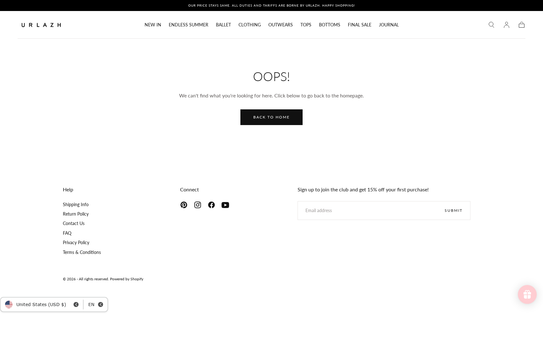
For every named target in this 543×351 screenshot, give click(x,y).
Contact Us (74, 223)
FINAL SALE (359, 24)
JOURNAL (389, 24)
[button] (491, 25)
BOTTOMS (329, 24)
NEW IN (153, 24)
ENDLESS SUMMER (188, 24)
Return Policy (76, 214)
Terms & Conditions (82, 252)
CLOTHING (250, 24)
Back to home (271, 117)
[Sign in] (506, 25)
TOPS (305, 24)
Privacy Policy (76, 242)
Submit (454, 210)
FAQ (67, 233)
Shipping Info (76, 204)
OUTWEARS (280, 24)
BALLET (223, 24)
